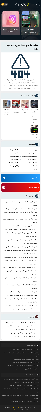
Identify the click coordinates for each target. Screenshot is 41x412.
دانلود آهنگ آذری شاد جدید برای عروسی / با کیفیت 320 (21, 306)
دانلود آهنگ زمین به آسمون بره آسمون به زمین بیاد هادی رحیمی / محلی (21, 262)
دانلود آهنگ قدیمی (32, 160)
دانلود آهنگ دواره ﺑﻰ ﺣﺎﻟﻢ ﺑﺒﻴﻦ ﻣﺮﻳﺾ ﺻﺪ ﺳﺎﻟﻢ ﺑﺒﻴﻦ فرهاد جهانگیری (20, 272)
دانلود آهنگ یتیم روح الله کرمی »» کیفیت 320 (24, 330)
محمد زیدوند (16, 410)
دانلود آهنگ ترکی (33, 163)
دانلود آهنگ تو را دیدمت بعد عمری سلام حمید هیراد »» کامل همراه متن (20, 221)
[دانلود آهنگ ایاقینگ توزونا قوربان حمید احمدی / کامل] (30, 19)
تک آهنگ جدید (33, 166)
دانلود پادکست (15, 153)
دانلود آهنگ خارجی (14, 160)
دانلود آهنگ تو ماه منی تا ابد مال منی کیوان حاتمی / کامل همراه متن (20, 214)
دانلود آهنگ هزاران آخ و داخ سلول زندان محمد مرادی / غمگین (20, 268)
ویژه (36, 150)
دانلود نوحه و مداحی (14, 150)
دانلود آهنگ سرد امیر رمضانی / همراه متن (25, 336)
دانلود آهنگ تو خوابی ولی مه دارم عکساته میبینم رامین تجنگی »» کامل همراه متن (20, 300)
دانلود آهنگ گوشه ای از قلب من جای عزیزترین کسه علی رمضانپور (21, 286)
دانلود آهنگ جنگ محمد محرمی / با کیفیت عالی (23, 292)
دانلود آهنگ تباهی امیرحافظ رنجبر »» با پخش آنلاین (22, 326)
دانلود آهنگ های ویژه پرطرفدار (29, 156)
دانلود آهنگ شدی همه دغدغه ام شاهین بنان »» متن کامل (21, 209)
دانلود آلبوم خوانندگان (13, 163)
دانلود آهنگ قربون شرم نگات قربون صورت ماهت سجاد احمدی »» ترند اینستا (22, 234)
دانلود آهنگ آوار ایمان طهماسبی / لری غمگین (24, 226)
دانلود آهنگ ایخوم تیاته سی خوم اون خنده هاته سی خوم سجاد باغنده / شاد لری (21, 241)
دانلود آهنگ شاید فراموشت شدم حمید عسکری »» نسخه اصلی (22, 366)
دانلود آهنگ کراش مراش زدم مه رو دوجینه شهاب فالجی (21, 247)
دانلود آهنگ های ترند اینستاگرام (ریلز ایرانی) (10, 30)
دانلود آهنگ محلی (14, 156)
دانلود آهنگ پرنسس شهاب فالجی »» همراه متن (24, 333)
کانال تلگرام (35, 178)
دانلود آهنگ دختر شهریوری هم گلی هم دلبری (27, 369)
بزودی (35, 169)
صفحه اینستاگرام (34, 187)
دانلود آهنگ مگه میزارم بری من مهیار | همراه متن (23, 309)
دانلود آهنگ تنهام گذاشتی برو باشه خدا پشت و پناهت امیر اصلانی (21, 279)
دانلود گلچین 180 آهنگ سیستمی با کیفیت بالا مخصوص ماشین (21, 203)
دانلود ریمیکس (33, 153)
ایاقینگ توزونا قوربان (30, 31)
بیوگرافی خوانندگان (14, 166)
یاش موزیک (16, 408)
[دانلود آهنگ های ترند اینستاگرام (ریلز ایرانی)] (10, 19)
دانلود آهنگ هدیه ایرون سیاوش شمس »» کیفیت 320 (22, 295)
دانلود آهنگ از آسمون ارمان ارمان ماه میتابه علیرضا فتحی (21, 230)
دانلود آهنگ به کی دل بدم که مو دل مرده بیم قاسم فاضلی (20, 257)
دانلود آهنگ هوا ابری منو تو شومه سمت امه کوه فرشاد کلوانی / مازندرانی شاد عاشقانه (20, 252)
